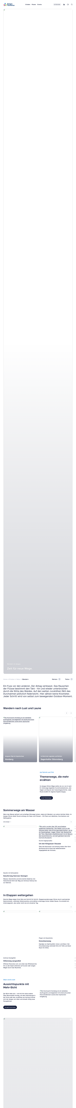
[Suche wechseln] (72, 4)
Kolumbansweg (45, 941)
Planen (34, 4)
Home (5, 679)
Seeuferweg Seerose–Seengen (15, 876)
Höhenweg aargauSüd (12, 961)
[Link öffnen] (68, 4)
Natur (18, 679)
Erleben (27, 4)
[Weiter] (66, 713)
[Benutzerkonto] (64, 4)
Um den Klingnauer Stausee (50, 844)
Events (39, 4)
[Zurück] (71, 713)
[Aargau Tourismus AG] (8, 4)
